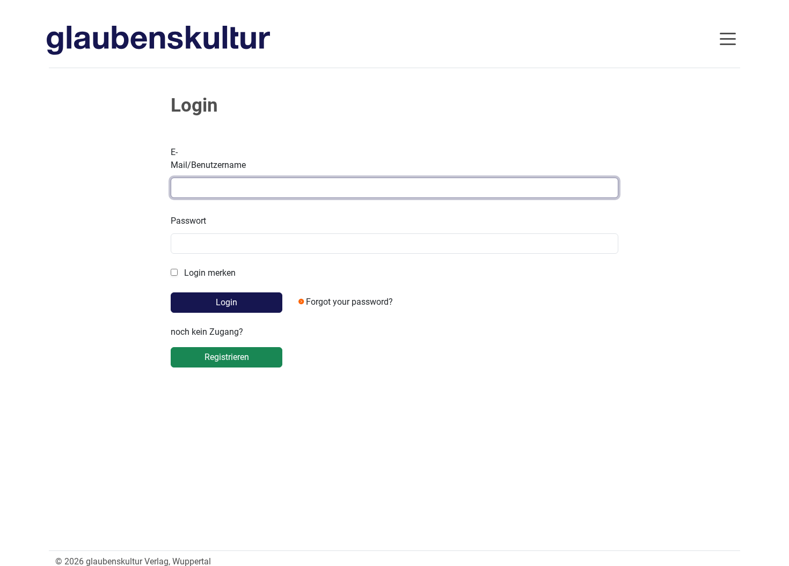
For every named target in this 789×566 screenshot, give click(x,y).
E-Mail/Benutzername (208, 158)
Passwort (188, 221)
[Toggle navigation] (728, 38)
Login (226, 302)
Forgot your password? (349, 302)
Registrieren (226, 357)
